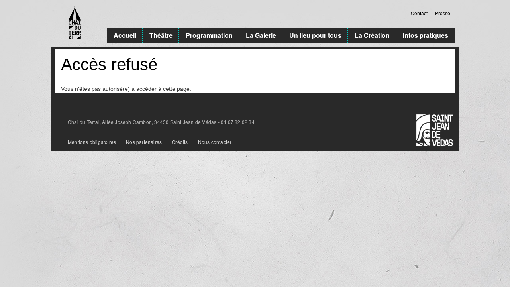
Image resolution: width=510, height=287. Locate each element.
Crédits (180, 141)
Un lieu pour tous (315, 35)
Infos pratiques (425, 35)
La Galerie (261, 35)
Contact (419, 13)
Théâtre (161, 35)
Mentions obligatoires (92, 141)
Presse (442, 13)
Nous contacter (215, 141)
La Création (372, 35)
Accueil (125, 35)
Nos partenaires (144, 141)
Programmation (209, 35)
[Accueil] (81, 23)
